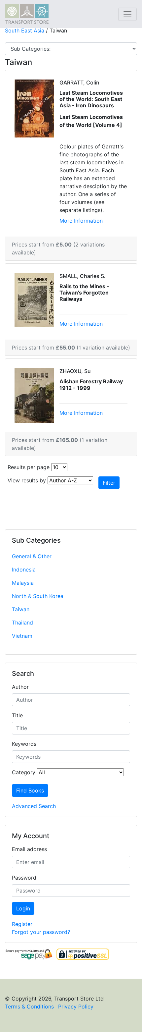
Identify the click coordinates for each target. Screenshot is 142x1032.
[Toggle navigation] (127, 14)
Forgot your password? (41, 932)
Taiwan (20, 609)
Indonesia (24, 569)
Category (23, 772)
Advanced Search (34, 806)
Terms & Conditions (29, 1006)
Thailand (22, 622)
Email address (29, 849)
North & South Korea (37, 596)
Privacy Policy (75, 1006)
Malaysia (23, 582)
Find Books (30, 790)
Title (17, 715)
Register (22, 924)
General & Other (32, 556)
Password (24, 877)
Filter (109, 482)
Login (23, 908)
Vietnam (22, 635)
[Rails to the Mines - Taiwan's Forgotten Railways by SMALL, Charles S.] (34, 299)
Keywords (24, 743)
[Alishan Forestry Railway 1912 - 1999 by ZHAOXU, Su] (34, 395)
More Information (81, 220)
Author (20, 686)
